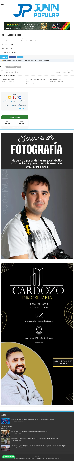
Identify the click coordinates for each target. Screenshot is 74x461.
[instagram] (38, 457)
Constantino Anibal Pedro (63, 71)
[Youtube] (37, 457)
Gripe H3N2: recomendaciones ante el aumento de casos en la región (32, 419)
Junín (18, 66)
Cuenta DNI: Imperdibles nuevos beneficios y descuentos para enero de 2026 (34, 438)
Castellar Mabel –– (8, 79)
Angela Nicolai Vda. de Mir (11, 71)
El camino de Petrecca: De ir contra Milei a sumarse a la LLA (29, 431)
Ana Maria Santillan (7, 426)
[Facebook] (35, 457)
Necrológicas (22, 38)
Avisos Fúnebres (11, 66)
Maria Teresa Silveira (56, 79)
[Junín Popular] (37, 10)
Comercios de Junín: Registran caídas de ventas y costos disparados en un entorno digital (38, 446)
